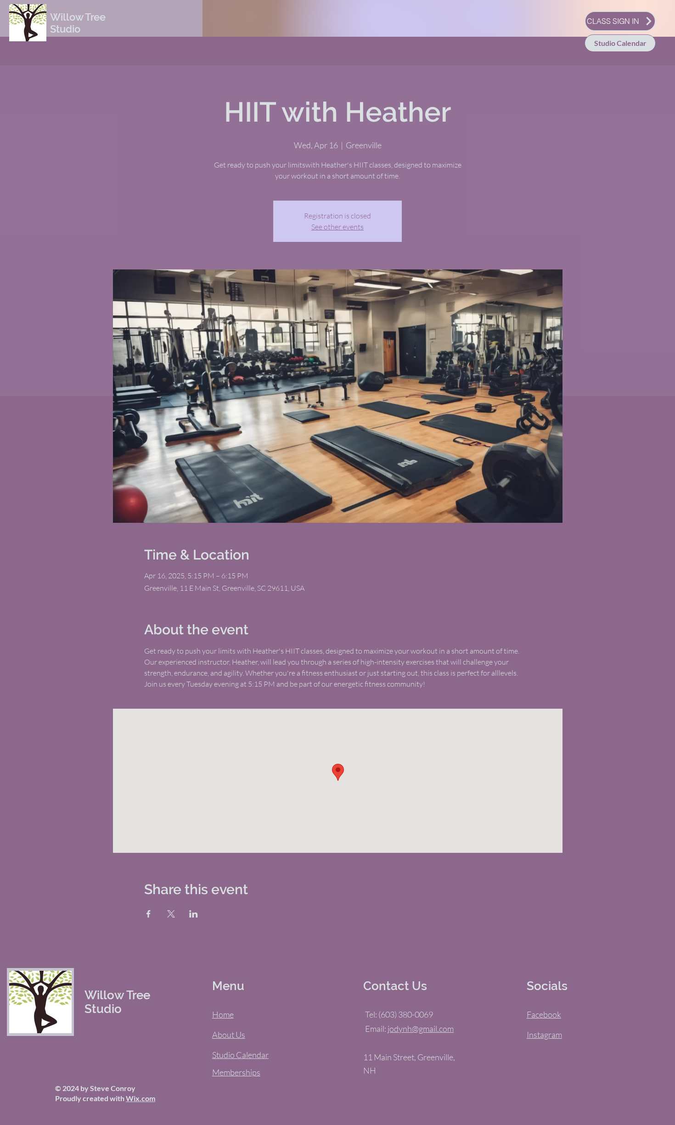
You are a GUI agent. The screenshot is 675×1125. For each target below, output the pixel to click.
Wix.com (140, 1098)
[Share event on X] (171, 914)
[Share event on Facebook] (148, 914)
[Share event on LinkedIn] (193, 914)
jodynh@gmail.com (421, 1029)
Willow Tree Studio (78, 23)
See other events (337, 226)
